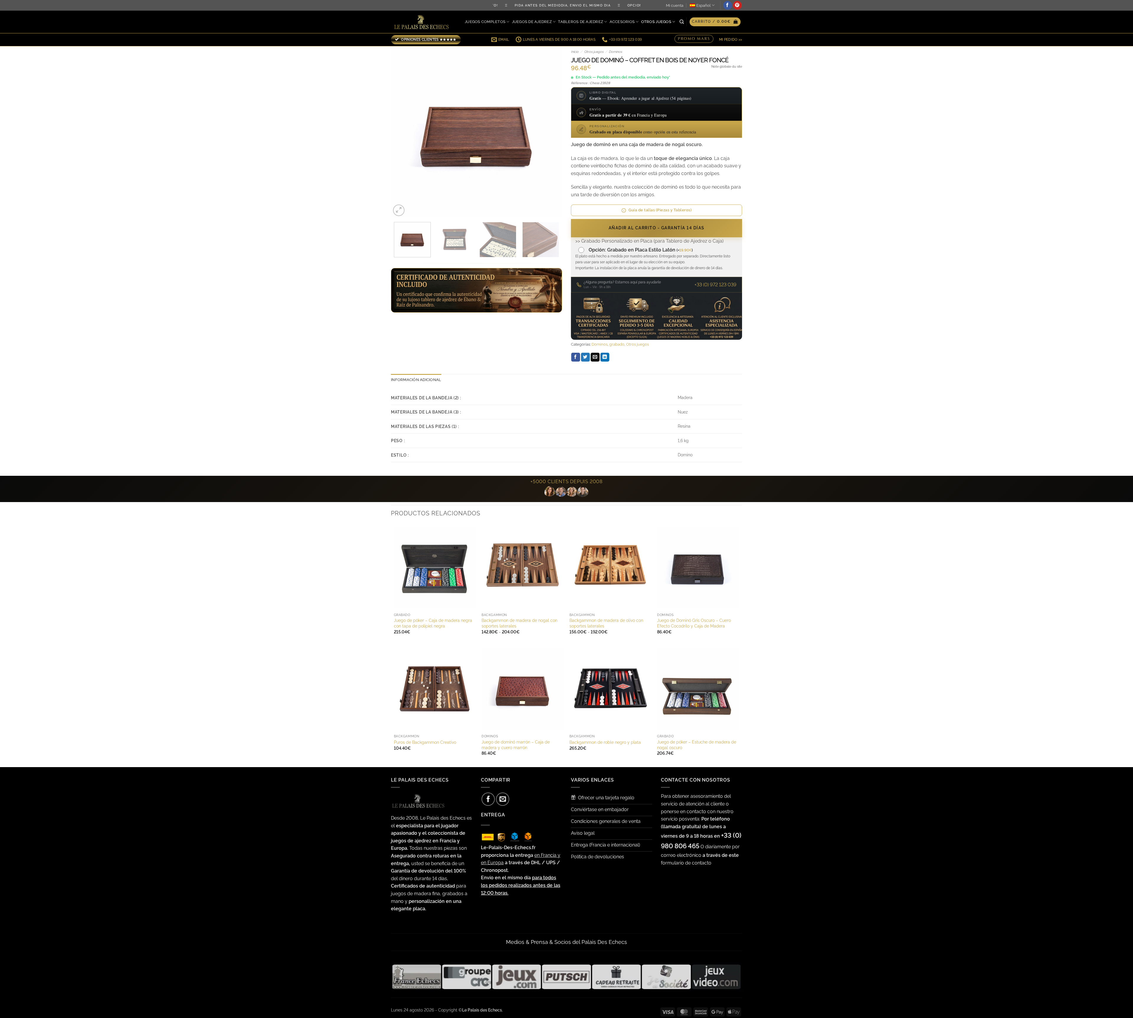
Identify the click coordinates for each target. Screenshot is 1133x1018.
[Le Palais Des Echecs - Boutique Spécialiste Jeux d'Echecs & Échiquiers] (423, 22)
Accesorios (622, 21)
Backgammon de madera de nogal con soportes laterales (519, 623)
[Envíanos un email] (502, 799)
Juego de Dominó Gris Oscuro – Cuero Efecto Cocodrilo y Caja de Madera (694, 623)
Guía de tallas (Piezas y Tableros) (660, 210)
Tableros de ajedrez (580, 21)
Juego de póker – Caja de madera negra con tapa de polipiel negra (433, 623)
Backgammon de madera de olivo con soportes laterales (606, 623)
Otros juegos (656, 21)
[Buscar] (682, 21)
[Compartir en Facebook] (575, 357)
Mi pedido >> (730, 39)
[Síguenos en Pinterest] (737, 5)
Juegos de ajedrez (532, 21)
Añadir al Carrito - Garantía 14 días (657, 228)
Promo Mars (694, 39)
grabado (616, 344)
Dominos (615, 52)
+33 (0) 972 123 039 (715, 284)
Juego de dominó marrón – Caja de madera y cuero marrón (516, 744)
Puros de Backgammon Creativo (425, 742)
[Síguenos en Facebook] (727, 5)
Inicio (575, 52)
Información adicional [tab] (416, 380)
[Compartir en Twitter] (585, 357)
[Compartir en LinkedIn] (604, 357)
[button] (715, 21)
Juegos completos (485, 21)
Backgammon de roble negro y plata (605, 742)
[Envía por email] (595, 357)
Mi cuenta (674, 5)
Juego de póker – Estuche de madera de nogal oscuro (696, 744)
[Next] (551, 132)
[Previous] (402, 132)
